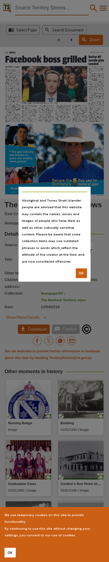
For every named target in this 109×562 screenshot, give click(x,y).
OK (81, 273)
